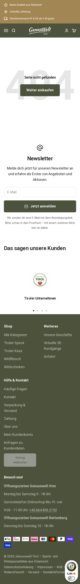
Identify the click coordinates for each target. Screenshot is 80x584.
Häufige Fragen (15, 389)
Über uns (11, 426)
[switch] (71, 578)
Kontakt (10, 397)
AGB (60, 567)
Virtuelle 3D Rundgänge (52, 346)
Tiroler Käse (13, 351)
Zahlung (10, 418)
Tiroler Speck (14, 343)
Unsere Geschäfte (58, 335)
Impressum (45, 567)
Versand (33, 572)
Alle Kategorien (15, 335)
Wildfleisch (12, 359)
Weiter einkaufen (40, 90)
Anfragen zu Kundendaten (14, 445)
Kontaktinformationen (57, 572)
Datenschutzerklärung (18, 567)
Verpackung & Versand (14, 408)
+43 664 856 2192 (43, 510)
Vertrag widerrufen (20, 460)
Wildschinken (14, 367)
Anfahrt (49, 356)
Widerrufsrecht (14, 572)
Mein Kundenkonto (18, 434)
